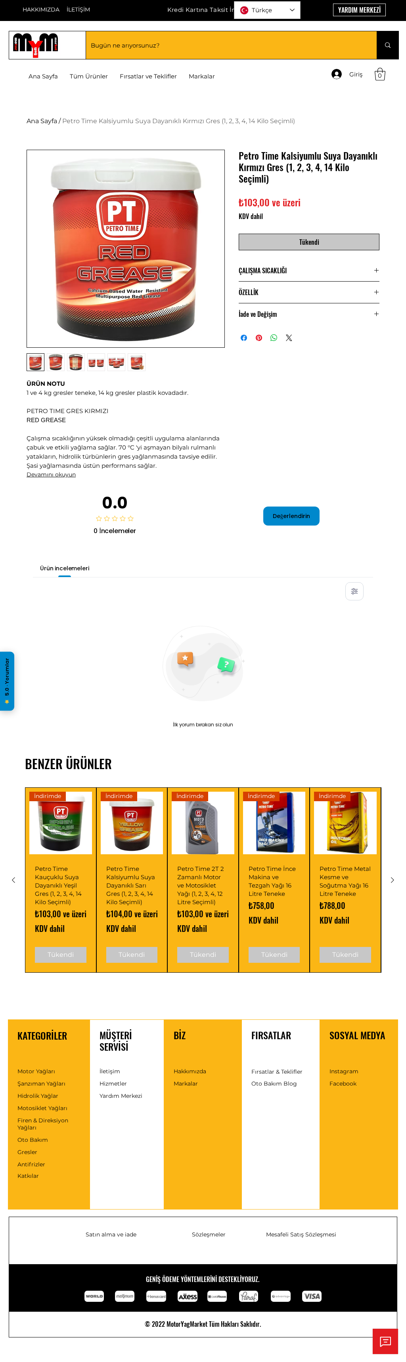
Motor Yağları (36, 1071)
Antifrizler (31, 1164)
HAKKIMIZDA (41, 9)
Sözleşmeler (209, 1234)
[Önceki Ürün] (13, 880)
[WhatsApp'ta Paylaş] (274, 338)
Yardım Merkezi (121, 1095)
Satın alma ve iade (111, 1234)
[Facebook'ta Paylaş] (244, 338)
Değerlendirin (291, 516)
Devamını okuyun (51, 474)
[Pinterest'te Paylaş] (259, 338)
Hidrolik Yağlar (37, 1095)
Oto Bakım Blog (274, 1083)
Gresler (27, 1152)
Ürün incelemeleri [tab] (64, 568)
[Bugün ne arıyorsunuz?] (387, 45)
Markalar (186, 1083)
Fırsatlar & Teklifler (277, 1071)
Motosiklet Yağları (42, 1108)
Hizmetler (113, 1083)
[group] (203, 880)
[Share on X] (289, 338)
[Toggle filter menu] (354, 591)
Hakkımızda (190, 1071)
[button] (202, 76)
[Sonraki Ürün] (392, 880)
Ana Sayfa (42, 121)
